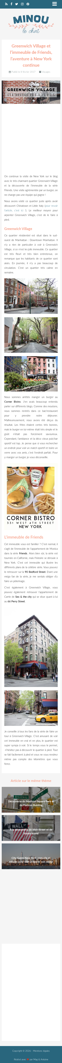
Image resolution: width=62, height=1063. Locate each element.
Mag (35, 1060)
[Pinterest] (28, 4)
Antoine (44, 1060)
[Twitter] (16, 4)
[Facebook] (11, 4)
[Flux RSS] (6, 4)
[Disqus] (31, 992)
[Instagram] (22, 4)
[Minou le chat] (31, 35)
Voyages (46, 72)
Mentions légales (41, 1051)
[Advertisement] (31, 140)
